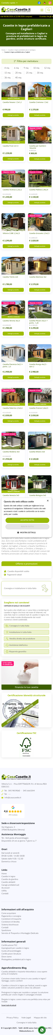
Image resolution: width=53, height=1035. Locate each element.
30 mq (40, 73)
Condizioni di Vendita (10, 922)
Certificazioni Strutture (11, 954)
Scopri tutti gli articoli (8, 1005)
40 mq (18, 78)
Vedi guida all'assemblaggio (16, 838)
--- (9, 794)
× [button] (48, 501)
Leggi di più (22, 514)
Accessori (5, 888)
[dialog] (26, 517)
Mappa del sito (40, 1018)
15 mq (7, 73)
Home (3, 50)
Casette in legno (8, 876)
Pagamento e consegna (11, 916)
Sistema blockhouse (9, 925)
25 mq (29, 73)
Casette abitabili (8, 882)
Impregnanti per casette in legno (15, 948)
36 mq (7, 78)
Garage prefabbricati (10, 885)
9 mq (26, 68)
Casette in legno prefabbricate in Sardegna (21, 50)
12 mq (47, 68)
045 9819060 (14, 791)
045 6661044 (29, 791)
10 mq (36, 68)
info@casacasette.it (13, 798)
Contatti (4, 894)
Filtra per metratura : (28, 61)
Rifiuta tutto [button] (27, 526)
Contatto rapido (8, 3)
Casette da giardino (9, 879)
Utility (4, 891)
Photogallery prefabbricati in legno (16, 959)
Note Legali (26, 1018)
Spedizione (6, 930)
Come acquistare (8, 913)
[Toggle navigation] (42, 10)
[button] (26, 532)
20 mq (18, 73)
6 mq (16, 68)
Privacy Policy (12, 1018)
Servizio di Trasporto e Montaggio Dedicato (19, 933)
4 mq (6, 68)
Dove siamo (6, 957)
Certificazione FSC (9, 945)
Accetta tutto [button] (27, 520)
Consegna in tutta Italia (26, 1023)
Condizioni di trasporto (11, 919)
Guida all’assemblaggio (11, 951)
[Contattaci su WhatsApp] (42, 1030)
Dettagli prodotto (13, 115)
